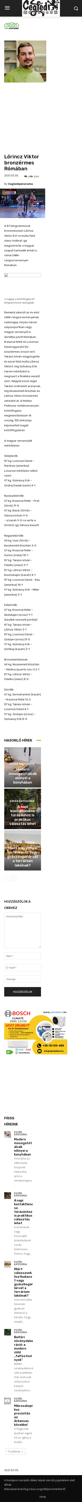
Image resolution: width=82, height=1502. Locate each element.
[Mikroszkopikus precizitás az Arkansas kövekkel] (7, 1401)
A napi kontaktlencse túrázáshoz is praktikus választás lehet (22, 815)
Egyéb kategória (22, 763)
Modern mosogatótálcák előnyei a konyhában (23, 775)
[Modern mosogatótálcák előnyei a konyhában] (7, 1134)
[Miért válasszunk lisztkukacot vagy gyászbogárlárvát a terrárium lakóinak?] (7, 1264)
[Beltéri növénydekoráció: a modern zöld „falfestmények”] (7, 1332)
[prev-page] (6, 878)
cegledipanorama (20, 183)
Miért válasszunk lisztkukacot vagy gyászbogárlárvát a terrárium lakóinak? (22, 856)
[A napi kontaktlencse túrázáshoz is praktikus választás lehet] (7, 1195)
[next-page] (13, 878)
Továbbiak (14, 1451)
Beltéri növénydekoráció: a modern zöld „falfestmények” (23, 1348)
